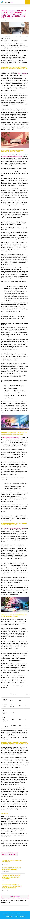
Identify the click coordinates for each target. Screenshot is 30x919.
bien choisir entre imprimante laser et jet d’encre (14, 528)
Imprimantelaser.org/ (12, 914)
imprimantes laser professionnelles (11, 437)
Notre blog (22, 916)
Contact (16, 916)
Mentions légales (9, 916)
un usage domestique (22, 73)
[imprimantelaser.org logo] (7, 2)
